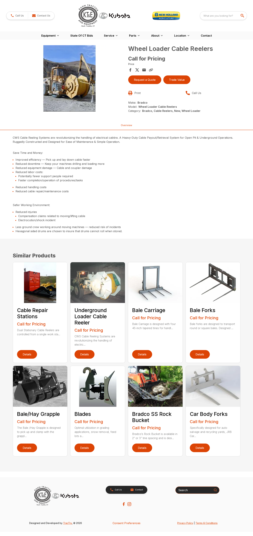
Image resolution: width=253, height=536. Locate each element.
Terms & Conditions (207, 523)
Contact (206, 35)
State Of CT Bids (81, 35)
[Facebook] (124, 504)
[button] (17, 16)
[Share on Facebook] (130, 70)
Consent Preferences (126, 523)
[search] (243, 16)
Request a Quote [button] (145, 79)
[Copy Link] (151, 70)
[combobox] (223, 16)
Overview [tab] (126, 125)
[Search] (215, 490)
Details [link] (27, 354)
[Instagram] (129, 504)
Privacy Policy (185, 523)
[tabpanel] (69, 79)
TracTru (67, 523)
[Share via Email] (144, 70)
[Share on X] (137, 70)
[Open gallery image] (69, 78)
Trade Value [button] (177, 79)
